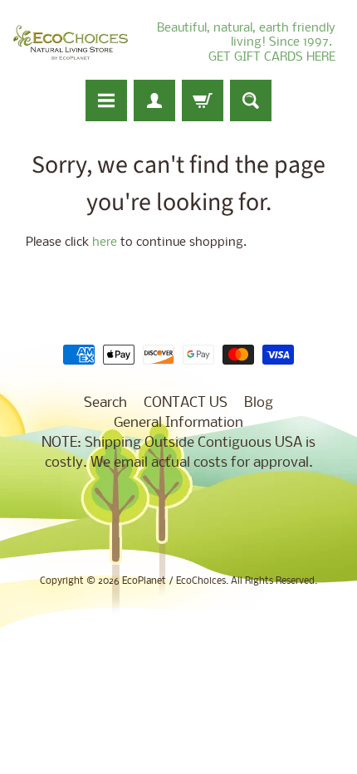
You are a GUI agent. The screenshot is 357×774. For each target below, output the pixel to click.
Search (105, 403)
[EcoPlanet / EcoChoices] (70, 43)
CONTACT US (185, 403)
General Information (178, 423)
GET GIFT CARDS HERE (271, 57)
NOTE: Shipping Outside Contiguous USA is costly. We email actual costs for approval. (178, 453)
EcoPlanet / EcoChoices (174, 581)
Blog (258, 403)
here (104, 243)
